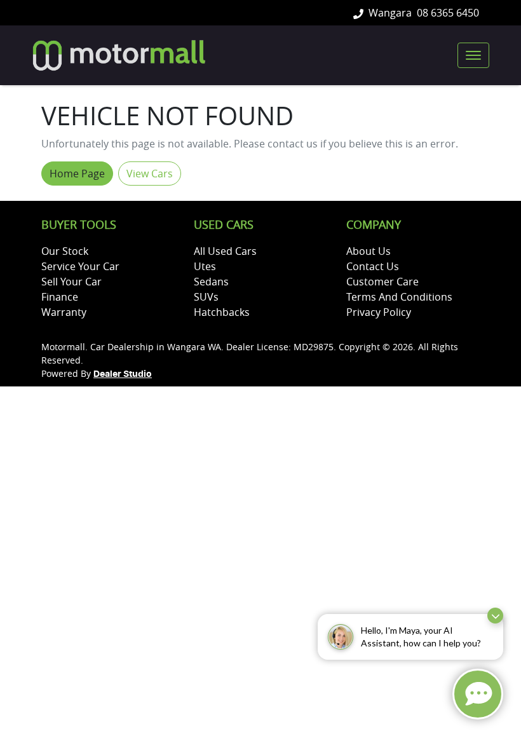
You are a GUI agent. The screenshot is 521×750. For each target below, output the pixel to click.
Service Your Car (80, 266)
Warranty (63, 312)
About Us (368, 251)
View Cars (149, 174)
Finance (59, 297)
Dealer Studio (122, 374)
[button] (473, 55)
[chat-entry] (477, 694)
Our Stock (64, 251)
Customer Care (382, 282)
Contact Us (372, 266)
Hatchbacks (222, 312)
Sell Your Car (71, 282)
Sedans (211, 282)
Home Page (77, 174)
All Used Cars (225, 251)
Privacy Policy (378, 312)
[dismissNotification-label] (495, 616)
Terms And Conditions (399, 297)
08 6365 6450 (448, 13)
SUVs (206, 297)
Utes (205, 266)
